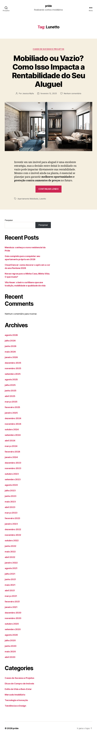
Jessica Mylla (28, 93)
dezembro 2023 (13, 463)
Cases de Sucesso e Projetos (48, 49)
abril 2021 (10, 590)
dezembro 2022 (13, 529)
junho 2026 (10, 346)
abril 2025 (10, 396)
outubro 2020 (12, 624)
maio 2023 (10, 501)
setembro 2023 (13, 479)
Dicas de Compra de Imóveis (19, 683)
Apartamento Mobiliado (28, 199)
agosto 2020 (11, 635)
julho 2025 (10, 385)
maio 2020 (10, 651)
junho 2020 (10, 646)
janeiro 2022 (11, 562)
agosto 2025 (11, 379)
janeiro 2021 (11, 607)
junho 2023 (10, 496)
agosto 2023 (11, 485)
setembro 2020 (13, 629)
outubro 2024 (12, 429)
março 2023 (11, 512)
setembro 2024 (13, 435)
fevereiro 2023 (12, 518)
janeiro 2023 (11, 524)
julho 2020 (10, 640)
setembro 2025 (13, 374)
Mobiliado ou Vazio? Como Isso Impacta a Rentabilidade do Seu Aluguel (48, 71)
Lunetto (42, 199)
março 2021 (11, 596)
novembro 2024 (13, 424)
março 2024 (11, 446)
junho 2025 (10, 390)
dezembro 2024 (13, 418)
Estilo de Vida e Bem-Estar (18, 689)
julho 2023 (10, 490)
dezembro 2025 (13, 363)
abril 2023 (10, 507)
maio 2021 (10, 585)
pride (48, 5)
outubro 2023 (12, 474)
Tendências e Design (15, 706)
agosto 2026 (11, 335)
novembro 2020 (13, 618)
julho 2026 (10, 340)
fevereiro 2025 (12, 407)
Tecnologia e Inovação (16, 700)
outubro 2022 (12, 540)
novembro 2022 (13, 535)
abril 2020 (10, 657)
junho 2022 (10, 546)
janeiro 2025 (11, 413)
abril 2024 (10, 440)
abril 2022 (10, 557)
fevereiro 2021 (12, 601)
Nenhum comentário (72, 93)
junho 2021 (10, 579)
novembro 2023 (13, 468)
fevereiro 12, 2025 (48, 93)
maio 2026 (10, 351)
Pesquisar (9, 220)
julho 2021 (10, 574)
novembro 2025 (13, 368)
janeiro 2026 (11, 357)
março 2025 (11, 401)
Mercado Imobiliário (15, 694)
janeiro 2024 (11, 457)
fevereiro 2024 (12, 451)
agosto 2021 (11, 568)
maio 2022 (10, 551)
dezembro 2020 (13, 612)
